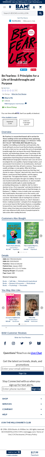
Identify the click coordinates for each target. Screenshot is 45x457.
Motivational (31, 283)
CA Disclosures (18, 434)
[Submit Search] (40, 13)
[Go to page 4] (23, 252)
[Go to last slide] (4, 235)
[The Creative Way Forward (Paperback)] (31, 233)
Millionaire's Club (29, 21)
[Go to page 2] (20, 252)
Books (5, 281)
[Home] (22, 7)
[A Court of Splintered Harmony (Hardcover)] (13, 305)
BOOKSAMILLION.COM (12, 432)
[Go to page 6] (26, 252)
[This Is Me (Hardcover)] (32, 305)
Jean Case (6, 88)
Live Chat (36, 352)
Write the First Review (19, 94)
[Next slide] (41, 235)
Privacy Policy (31, 434)
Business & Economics (16, 283)
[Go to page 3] (21, 252)
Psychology (13, 285)
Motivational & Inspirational (27, 281)
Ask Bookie (16, 21)
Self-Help (12, 281)
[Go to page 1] (18, 252)
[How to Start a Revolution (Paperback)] (14, 233)
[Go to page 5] (24, 252)
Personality (23, 285)
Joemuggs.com (29, 432)
